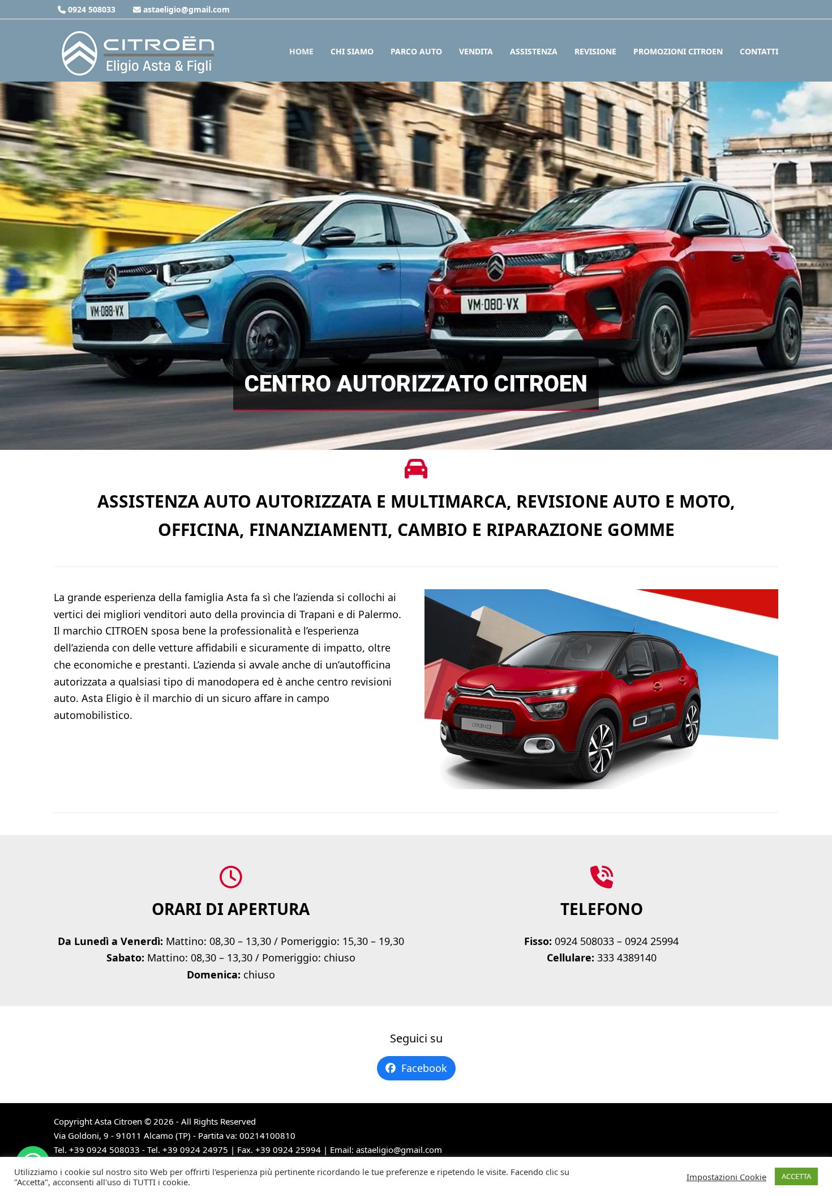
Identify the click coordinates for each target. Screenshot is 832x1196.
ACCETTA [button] (796, 1176)
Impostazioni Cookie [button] (726, 1177)
